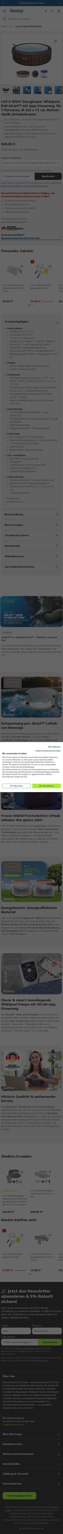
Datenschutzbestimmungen (48, 751)
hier (25, 777)
